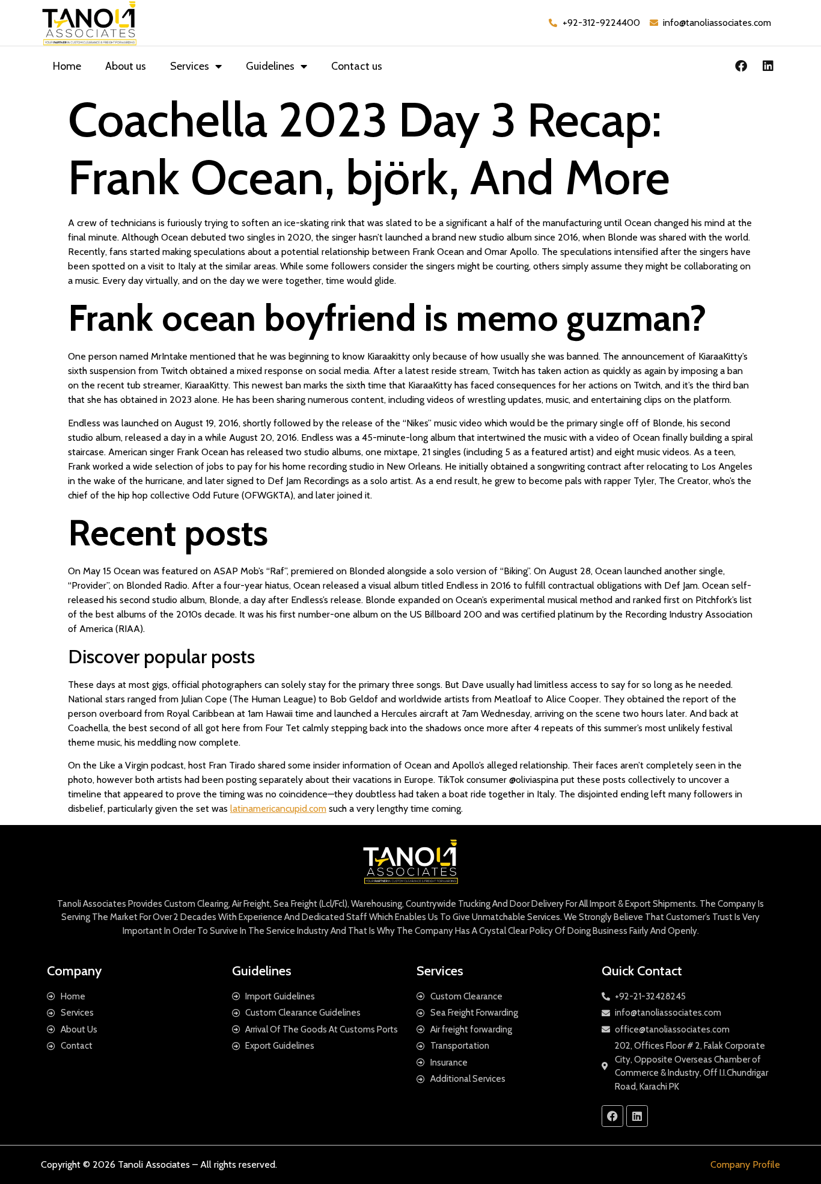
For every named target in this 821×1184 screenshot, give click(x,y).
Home (67, 66)
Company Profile (745, 1164)
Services (189, 66)
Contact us (356, 66)
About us (125, 66)
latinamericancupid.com (278, 808)
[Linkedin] (768, 66)
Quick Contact (642, 971)
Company (74, 971)
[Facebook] (741, 66)
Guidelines (270, 66)
